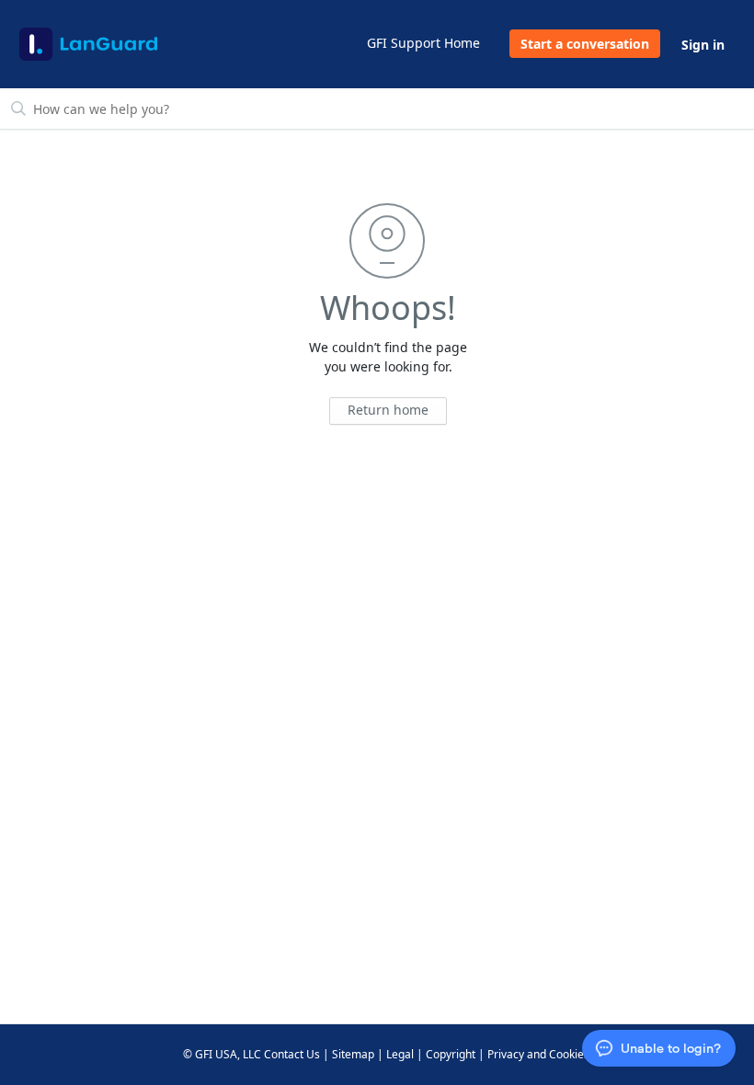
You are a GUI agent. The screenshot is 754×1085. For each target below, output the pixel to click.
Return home (388, 409)
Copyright (450, 1054)
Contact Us (292, 1054)
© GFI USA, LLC (222, 1054)
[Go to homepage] (88, 44)
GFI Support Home (423, 42)
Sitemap (353, 1054)
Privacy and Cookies (538, 1054)
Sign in (703, 44)
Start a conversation (584, 43)
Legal (400, 1054)
